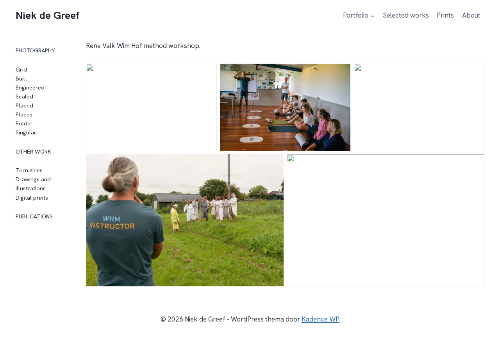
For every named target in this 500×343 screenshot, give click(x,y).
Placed (24, 105)
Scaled (24, 96)
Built (21, 78)
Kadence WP (320, 319)
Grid (21, 69)
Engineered (30, 87)
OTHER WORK (33, 151)
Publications (34, 216)
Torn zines (29, 170)
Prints (445, 15)
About (471, 15)
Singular (26, 132)
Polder (24, 123)
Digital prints (32, 197)
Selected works (406, 15)
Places (24, 114)
